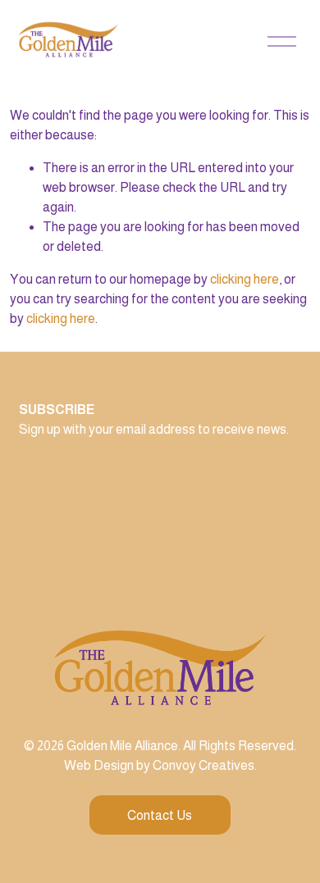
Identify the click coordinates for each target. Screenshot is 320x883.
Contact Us (159, 815)
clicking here (244, 279)
